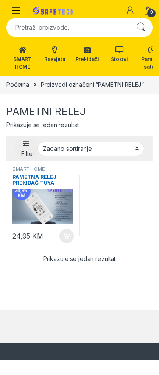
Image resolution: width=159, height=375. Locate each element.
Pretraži (141, 27)
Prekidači (87, 59)
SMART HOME (22, 63)
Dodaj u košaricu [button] (62, 236)
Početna (17, 84)
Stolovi (119, 59)
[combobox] (67, 27)
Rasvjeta (54, 59)
